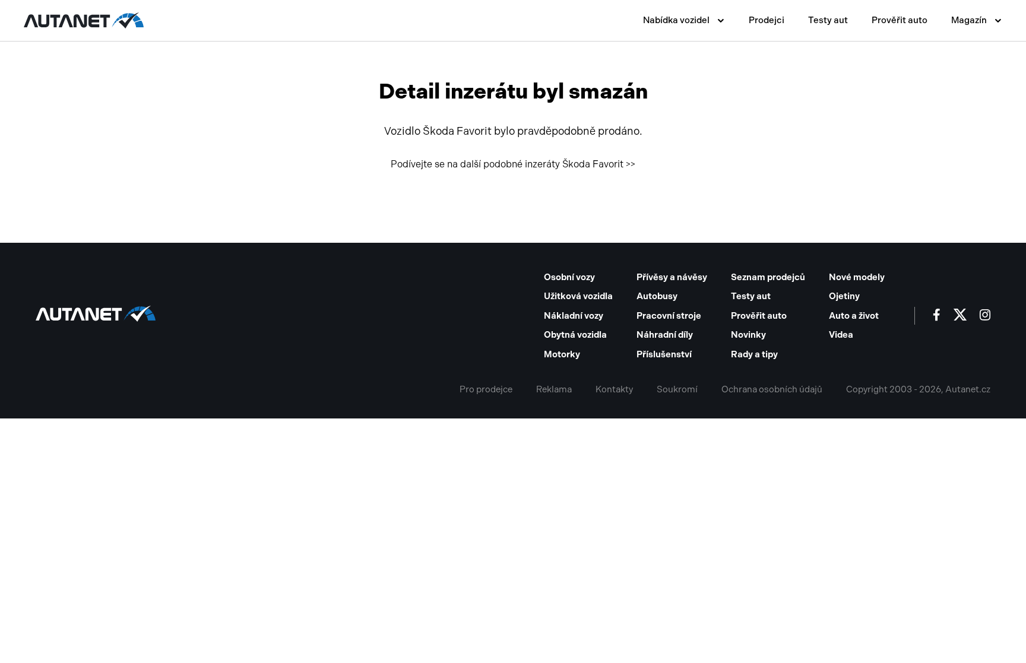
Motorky (562, 354)
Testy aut (828, 20)
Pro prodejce (486, 389)
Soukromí (677, 389)
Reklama (554, 389)
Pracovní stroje (668, 315)
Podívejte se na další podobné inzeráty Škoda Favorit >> (513, 164)
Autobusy (656, 296)
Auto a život (854, 315)
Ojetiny (844, 296)
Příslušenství (664, 354)
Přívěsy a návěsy (671, 277)
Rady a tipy (754, 354)
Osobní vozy (569, 277)
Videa (841, 334)
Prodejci (766, 20)
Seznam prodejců (768, 277)
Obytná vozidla (575, 334)
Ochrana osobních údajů (771, 389)
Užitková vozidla (578, 296)
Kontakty (614, 389)
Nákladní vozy (573, 315)
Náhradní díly (664, 334)
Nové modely (857, 277)
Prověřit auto (899, 20)
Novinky (748, 334)
